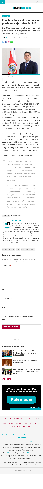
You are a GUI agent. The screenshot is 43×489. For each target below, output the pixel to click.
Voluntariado (8, 424)
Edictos (36, 424)
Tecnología (26, 421)
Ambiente (35, 421)
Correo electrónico (9, 298)
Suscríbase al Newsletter (11, 435)
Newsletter (16, 426)
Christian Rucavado (9, 249)
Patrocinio (16, 339)
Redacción (9, 38)
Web (3, 307)
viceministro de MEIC (28, 249)
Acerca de (6, 215)
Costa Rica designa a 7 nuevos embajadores (25, 361)
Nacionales (6, 16)
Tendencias (28, 424)
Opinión (18, 424)
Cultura (7, 421)
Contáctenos (27, 426)
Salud (36, 418)
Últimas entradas (16, 215)
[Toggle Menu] (2, 2)
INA (18, 249)
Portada (8, 418)
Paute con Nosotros (31, 435)
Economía (27, 418)
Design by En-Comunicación (21, 470)
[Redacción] (7, 227)
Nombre (5, 289)
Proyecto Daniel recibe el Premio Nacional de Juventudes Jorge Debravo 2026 (26, 353)
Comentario (6, 265)
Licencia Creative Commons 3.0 (21, 442)
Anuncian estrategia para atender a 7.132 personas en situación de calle (26, 371)
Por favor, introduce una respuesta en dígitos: (17, 316)
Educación (16, 421)
